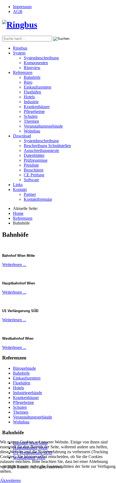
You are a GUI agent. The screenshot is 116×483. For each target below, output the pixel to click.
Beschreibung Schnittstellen (47, 145)
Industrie (31, 101)
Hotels (29, 97)
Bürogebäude (24, 368)
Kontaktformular (38, 199)
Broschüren (33, 170)
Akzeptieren (10, 480)
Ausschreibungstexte (41, 150)
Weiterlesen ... (14, 264)
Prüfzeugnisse (35, 160)
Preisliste (31, 165)
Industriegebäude (27, 392)
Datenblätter (34, 155)
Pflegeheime (34, 111)
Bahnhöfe (32, 77)
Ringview (32, 67)
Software (31, 179)
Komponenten (36, 62)
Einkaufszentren (37, 87)
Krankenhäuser (37, 106)
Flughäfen (32, 92)
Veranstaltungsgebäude (43, 126)
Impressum (22, 6)
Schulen (30, 116)
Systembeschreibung (41, 58)
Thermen (31, 121)
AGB (17, 11)
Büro (28, 82)
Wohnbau (32, 131)
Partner (30, 194)
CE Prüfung (34, 175)
